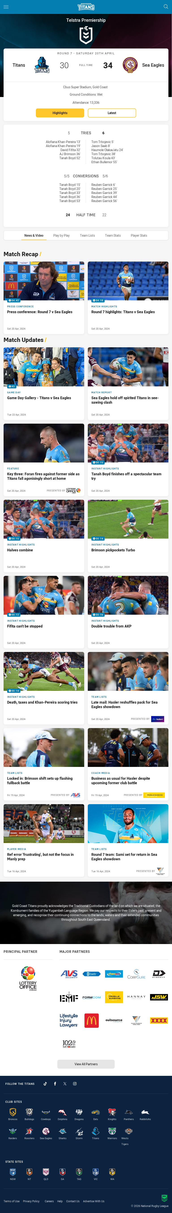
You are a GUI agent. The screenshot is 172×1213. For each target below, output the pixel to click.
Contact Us (73, 1201)
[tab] (34, 235)
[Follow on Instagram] (75, 1084)
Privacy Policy (31, 1201)
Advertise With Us (93, 1201)
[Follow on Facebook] (55, 1084)
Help (60, 1201)
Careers (49, 1201)
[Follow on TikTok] (45, 1084)
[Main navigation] (6, 6)
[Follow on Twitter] (65, 1084)
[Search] (165, 7)
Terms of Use (11, 1201)
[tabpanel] (86, 562)
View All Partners (86, 1064)
